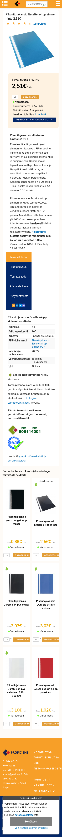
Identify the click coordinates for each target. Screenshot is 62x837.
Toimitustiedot (18, 276)
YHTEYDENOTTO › (45, 790)
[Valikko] (58, 4)
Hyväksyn (31, 821)
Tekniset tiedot (18, 257)
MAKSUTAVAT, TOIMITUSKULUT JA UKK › (46, 757)
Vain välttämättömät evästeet (31, 828)
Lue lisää (40, 114)
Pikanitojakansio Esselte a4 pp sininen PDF (40, 343)
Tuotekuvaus (19, 267)
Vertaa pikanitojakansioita (34, 119)
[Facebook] (23, 305)
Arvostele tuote (19, 286)
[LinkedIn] (17, 305)
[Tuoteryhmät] (4, 4)
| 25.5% (29, 80)
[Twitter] (20, 305)
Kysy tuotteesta (19, 296)
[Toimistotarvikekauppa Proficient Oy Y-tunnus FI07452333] (15, 754)
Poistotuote (39, 232)
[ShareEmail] (13, 305)
